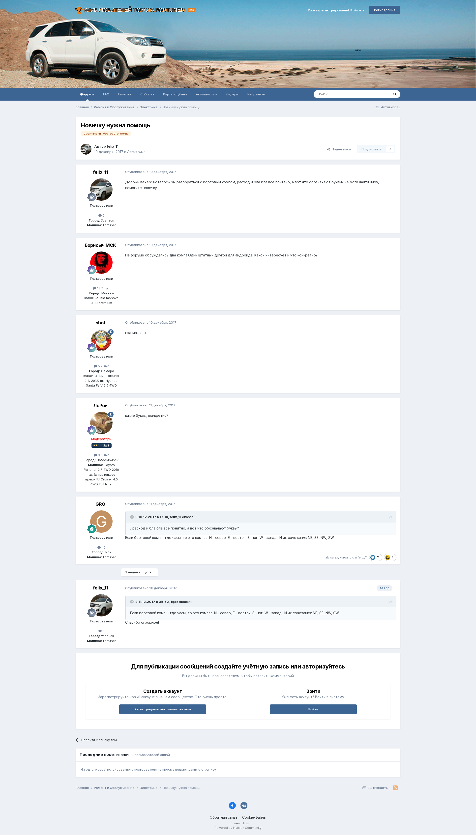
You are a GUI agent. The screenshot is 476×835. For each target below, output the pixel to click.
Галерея (124, 94)
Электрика (136, 152)
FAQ (106, 94)
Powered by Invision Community (238, 828)
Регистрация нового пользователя (163, 709)
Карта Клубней (175, 94)
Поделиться (340, 149)
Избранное (256, 94)
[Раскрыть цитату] (132, 517)
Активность (205, 94)
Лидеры (232, 94)
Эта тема (376, 94)
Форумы (87, 94)
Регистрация (384, 10)
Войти (313, 709)
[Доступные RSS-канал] (395, 787)
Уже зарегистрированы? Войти (335, 10)
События (147, 94)
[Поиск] (394, 94)
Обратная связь (224, 817)
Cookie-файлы (254, 817)
